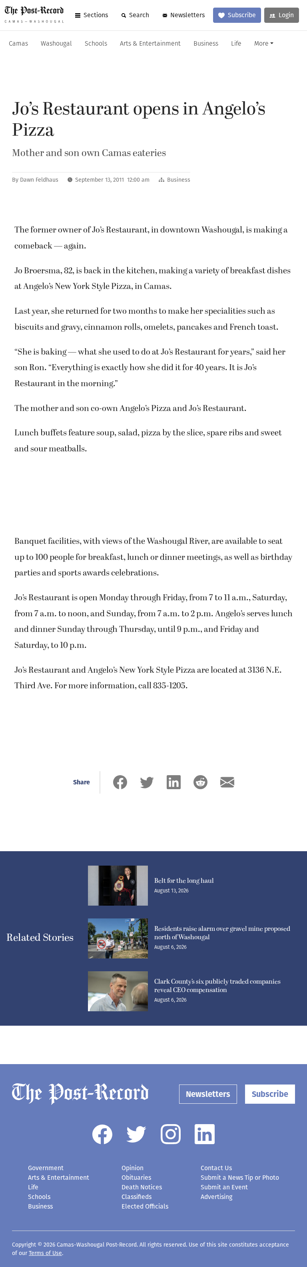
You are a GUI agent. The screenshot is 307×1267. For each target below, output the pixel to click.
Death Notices (142, 1187)
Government (46, 1168)
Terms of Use (45, 1253)
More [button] (261, 44)
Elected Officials (145, 1206)
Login (286, 15)
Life (236, 44)
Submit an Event (224, 1187)
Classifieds (137, 1197)
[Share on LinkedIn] (174, 782)
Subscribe (242, 15)
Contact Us (216, 1168)
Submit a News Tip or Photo (240, 1177)
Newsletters (187, 15)
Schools (96, 44)
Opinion (133, 1168)
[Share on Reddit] (200, 782)
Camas (18, 44)
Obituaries (136, 1177)
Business (205, 44)
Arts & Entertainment (150, 44)
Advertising (216, 1197)
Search (139, 15)
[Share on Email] (227, 782)
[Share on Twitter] (147, 782)
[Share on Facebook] (120, 782)
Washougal (56, 44)
